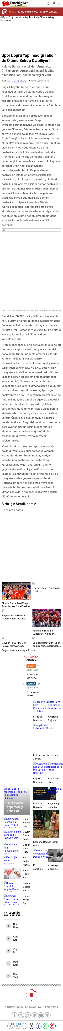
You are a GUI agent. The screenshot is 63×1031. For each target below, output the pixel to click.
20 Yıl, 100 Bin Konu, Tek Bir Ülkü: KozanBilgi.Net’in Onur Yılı (38, 11)
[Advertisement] (31, 547)
